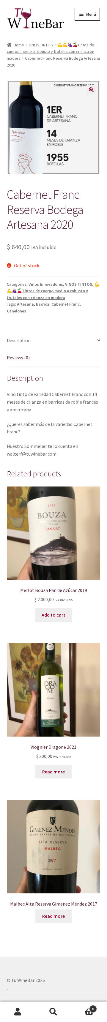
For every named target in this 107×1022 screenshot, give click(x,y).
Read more (53, 772)
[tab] (53, 341)
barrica (42, 304)
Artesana (25, 304)
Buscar (53, 1012)
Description (19, 340)
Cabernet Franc (65, 304)
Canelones (16, 311)
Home (19, 45)
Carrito (82, 1006)
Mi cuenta (18, 1012)
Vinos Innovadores (46, 284)
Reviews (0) (18, 358)
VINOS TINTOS (41, 45)
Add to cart (53, 615)
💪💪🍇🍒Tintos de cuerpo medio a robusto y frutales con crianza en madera (51, 51)
